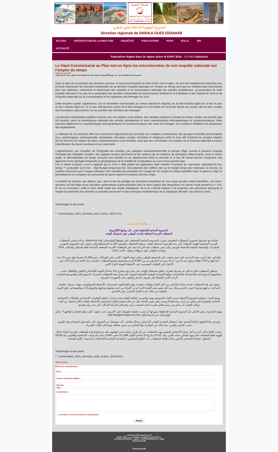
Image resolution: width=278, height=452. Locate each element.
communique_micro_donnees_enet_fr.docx (83, 213)
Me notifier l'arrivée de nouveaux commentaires (79, 415)
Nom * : (59, 372)
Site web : (60, 385)
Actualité (62, 48)
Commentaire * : (63, 392)
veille (185, 41)
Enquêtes (127, 41)
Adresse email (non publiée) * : (69, 378)
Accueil (61, 41)
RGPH (169, 41)
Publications (150, 41)
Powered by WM (139, 441)
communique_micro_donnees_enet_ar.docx (83, 356)
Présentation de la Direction (93, 41)
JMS (198, 41)
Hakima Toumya (61, 362)
